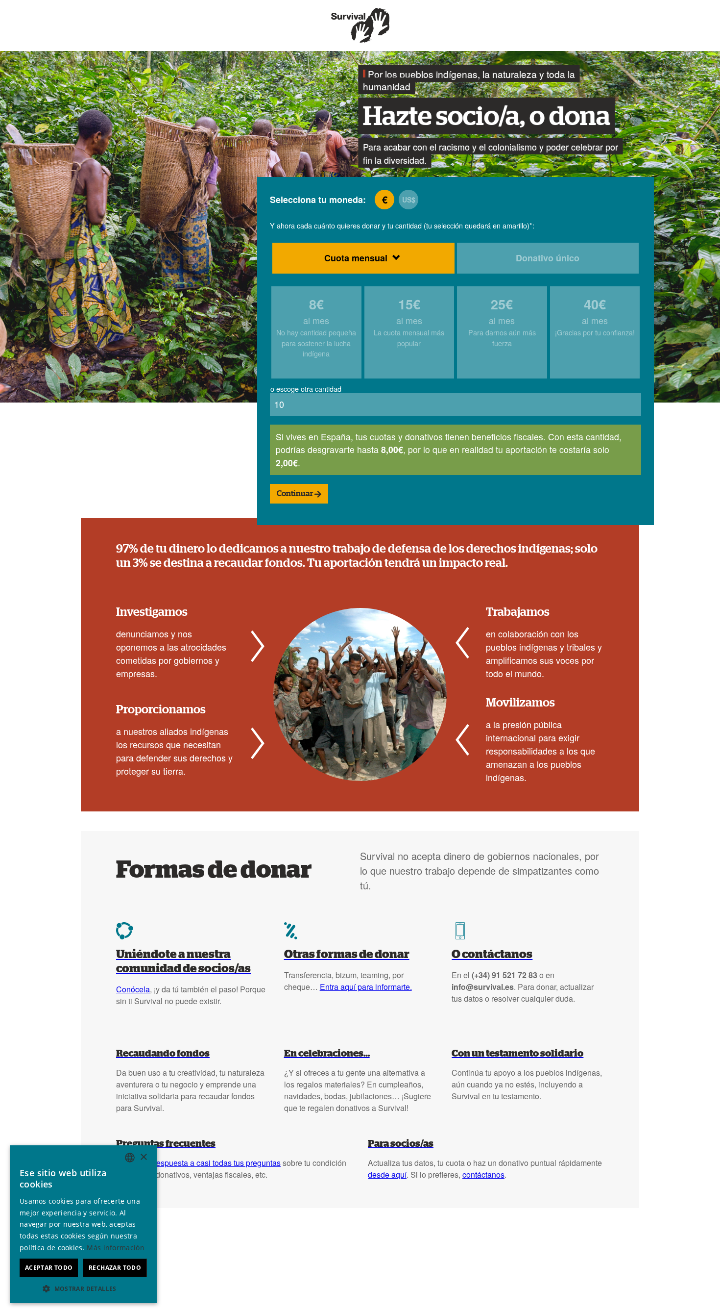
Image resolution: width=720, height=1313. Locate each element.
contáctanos (483, 1174)
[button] (83, 1288)
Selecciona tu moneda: (318, 199)
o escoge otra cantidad (305, 388)
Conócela (133, 989)
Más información (115, 1247)
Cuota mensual (355, 258)
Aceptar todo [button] (49, 1267)
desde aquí (387, 1174)
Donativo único (547, 258)
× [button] (143, 1157)
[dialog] (83, 1224)
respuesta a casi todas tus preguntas (217, 1162)
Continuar (295, 494)
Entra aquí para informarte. (366, 986)
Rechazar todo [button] (115, 1267)
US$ (408, 199)
